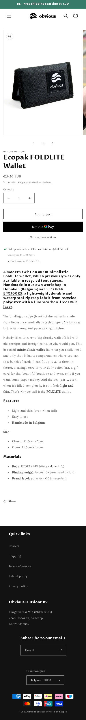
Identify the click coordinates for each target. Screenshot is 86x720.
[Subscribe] (61, 650)
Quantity (8, 189)
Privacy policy (18, 586)
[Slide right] (53, 143)
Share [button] (12, 501)
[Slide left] (33, 143)
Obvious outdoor (36, 711)
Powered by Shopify (56, 711)
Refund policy (18, 576)
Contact (14, 546)
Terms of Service (20, 566)
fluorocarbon (46, 302)
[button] (9, 16)
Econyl (16, 322)
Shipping (22, 182)
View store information (23, 261)
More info (56, 466)
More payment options (43, 237)
